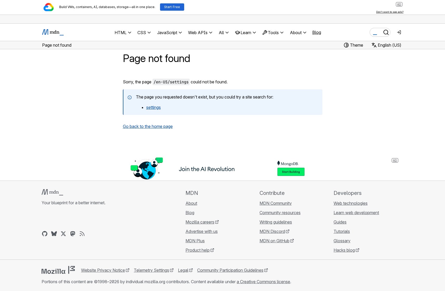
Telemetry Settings (151, 270)
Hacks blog (344, 250)
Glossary (342, 240)
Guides (340, 222)
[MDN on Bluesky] (54, 234)
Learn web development (356, 212)
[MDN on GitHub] (45, 234)
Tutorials (342, 231)
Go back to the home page (148, 126)
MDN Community (276, 203)
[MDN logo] (52, 192)
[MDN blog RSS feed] (82, 234)
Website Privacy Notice (103, 270)
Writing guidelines (276, 222)
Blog (316, 32)
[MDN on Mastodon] (73, 234)
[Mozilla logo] (58, 270)
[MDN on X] (63, 234)
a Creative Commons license (263, 281)
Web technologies (351, 203)
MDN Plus (195, 240)
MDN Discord (272, 231)
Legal (183, 270)
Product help (197, 250)
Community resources (280, 212)
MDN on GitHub (274, 240)
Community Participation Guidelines (230, 270)
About (191, 203)
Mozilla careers (199, 222)
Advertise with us (201, 231)
